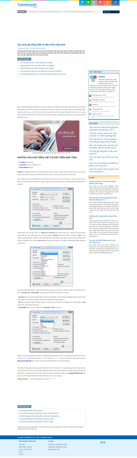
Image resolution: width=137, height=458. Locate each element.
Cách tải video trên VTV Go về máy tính (103, 158)
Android (88, 4)
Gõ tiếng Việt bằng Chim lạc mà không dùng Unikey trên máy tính (43, 74)
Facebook (101, 442)
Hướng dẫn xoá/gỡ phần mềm (57, 447)
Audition (112, 221)
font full (22, 165)
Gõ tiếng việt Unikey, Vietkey (38, 48)
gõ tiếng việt (34, 51)
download (27, 5)
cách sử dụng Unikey (54, 174)
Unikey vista (97, 234)
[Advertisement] (68, 27)
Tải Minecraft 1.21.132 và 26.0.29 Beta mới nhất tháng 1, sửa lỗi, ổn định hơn (44, 12)
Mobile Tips (108, 4)
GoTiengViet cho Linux (99, 95)
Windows (82, 4)
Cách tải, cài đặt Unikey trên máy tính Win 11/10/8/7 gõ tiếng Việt (103, 134)
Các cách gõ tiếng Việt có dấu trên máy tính (103, 152)
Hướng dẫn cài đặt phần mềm (57, 444)
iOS (94, 4)
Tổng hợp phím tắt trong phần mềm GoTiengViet (37, 65)
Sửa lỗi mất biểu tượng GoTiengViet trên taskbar (37, 68)
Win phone (100, 4)
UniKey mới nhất (97, 109)
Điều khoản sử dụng (25, 447)
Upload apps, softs (54, 449)
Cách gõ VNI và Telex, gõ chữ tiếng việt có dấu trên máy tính (41, 71)
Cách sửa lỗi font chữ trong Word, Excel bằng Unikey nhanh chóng (103, 140)
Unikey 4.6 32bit (97, 114)
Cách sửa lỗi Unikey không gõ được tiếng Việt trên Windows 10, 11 (103, 128)
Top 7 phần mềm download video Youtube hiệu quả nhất (78, 12)
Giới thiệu (22, 444)
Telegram (112, 245)
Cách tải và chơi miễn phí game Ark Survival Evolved (104, 170)
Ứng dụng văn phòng (23, 48)
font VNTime (24, 167)
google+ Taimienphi (104, 442)
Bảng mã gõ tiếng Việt (24, 361)
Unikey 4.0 (95, 104)
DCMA (21, 452)
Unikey (22, 162)
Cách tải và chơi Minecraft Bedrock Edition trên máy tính (103, 164)
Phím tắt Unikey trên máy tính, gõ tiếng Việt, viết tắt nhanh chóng (103, 146)
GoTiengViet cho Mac (98, 100)
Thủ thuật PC (115, 4)
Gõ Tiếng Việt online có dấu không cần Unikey (36, 63)
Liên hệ (21, 454)
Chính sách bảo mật (25, 449)
